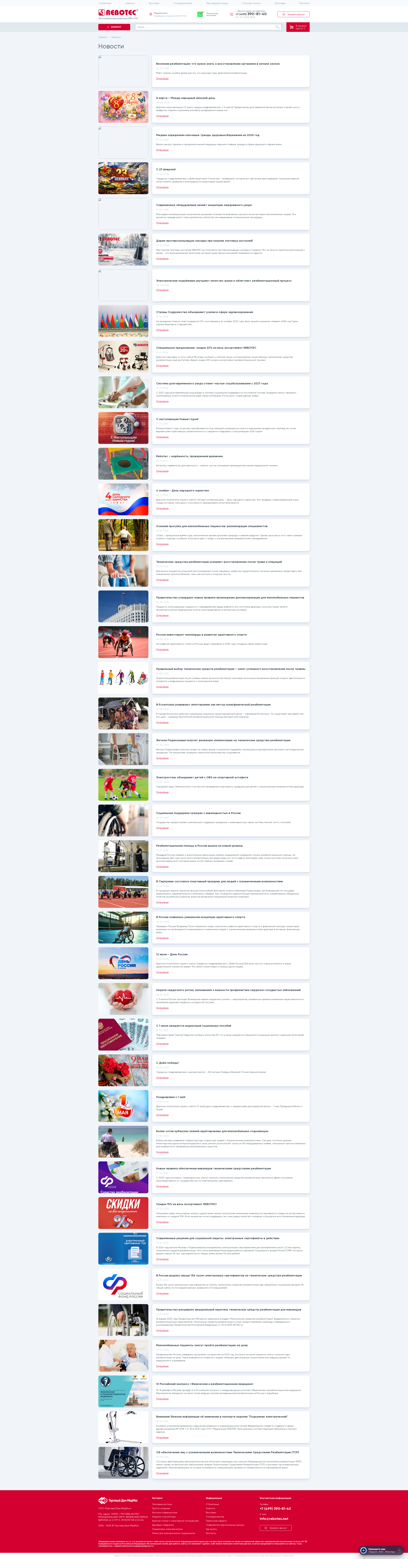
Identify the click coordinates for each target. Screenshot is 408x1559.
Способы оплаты (251, 3)
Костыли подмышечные (164, 1512)
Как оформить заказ (217, 3)
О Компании (212, 1504)
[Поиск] (277, 27)
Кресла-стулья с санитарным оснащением (175, 1520)
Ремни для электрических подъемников (173, 1533)
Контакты (305, 3)
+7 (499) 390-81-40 (275, 1508)
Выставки (154, 3)
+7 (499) (251, 14)
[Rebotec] (118, 12)
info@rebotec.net (274, 1518)
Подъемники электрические (167, 1529)
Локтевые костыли (162, 1504)
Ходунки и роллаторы (164, 1516)
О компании (104, 3)
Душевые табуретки (163, 1525)
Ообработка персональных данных (225, 1525)
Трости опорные (161, 1508)
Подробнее (162, 78)
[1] (200, 14)
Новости (130, 3)
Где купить (211, 1529)
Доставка (280, 3)
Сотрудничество (183, 3)
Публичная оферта (216, 1520)
